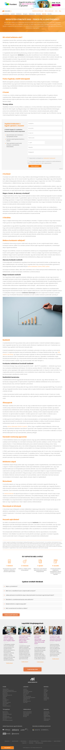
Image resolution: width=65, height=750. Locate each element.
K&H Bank (45, 695)
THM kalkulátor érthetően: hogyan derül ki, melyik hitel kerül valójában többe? (9, 638)
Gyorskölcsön (5, 692)
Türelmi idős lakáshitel (27, 696)
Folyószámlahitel (26, 714)
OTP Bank (45, 696)
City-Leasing (46, 690)
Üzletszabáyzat (23, 741)
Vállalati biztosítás (47, 718)
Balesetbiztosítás (47, 712)
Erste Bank (45, 693)
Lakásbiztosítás (46, 711)
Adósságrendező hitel (27, 701)
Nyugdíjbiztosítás (47, 715)
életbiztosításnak (8, 493)
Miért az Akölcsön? (49, 11)
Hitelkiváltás (5, 696)
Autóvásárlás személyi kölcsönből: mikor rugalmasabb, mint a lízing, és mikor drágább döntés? (24, 639)
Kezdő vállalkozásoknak (27, 712)
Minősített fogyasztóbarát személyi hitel (9, 691)
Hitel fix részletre (5, 703)
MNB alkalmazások (39, 743)
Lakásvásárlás (25, 690)
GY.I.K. (56, 11)
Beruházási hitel (26, 715)
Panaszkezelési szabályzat (46, 741)
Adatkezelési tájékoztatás (34, 741)
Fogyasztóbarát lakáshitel (27, 691)
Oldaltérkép (31, 743)
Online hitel (4, 704)
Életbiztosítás (46, 714)
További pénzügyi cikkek (32, 669)
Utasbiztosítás (46, 720)
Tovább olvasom (9, 663)
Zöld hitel (24, 695)
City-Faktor (45, 691)
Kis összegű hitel (5, 699)
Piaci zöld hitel (25, 693)
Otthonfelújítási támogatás (7, 717)
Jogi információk (15, 741)
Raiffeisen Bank (46, 698)
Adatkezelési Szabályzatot (49, 158)
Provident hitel (46, 697)
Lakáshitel (25, 689)
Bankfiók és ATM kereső (37, 11)
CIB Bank (45, 689)
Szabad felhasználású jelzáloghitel (29, 697)
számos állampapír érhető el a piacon (17, 426)
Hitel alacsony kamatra (7, 702)
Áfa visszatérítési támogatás (8, 720)
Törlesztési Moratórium (7, 705)
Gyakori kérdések (57, 741)
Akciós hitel (5, 701)
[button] (32, 586)
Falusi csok (5, 718)
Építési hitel (25, 699)
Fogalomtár (24, 743)
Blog (60, 11)
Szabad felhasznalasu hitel (7, 695)
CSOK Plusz (5, 715)
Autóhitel (4, 697)
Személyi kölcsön (6, 689)
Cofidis (45, 692)
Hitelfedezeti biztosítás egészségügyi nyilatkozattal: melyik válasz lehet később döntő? (39, 639)
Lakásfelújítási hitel (26, 698)
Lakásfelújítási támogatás (7, 714)
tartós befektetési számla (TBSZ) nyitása (38, 266)
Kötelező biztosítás (47, 716)
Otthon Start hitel (26, 692)
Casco (45, 717)
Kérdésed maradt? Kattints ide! (11, 614)
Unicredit (45, 699)
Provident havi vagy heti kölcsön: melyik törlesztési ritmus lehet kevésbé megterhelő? (55, 638)
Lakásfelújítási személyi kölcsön (8, 690)
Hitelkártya (4, 698)
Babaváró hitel (5, 693)
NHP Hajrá (25, 716)
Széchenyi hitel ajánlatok (27, 711)
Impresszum (7, 741)
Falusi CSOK (25, 702)
